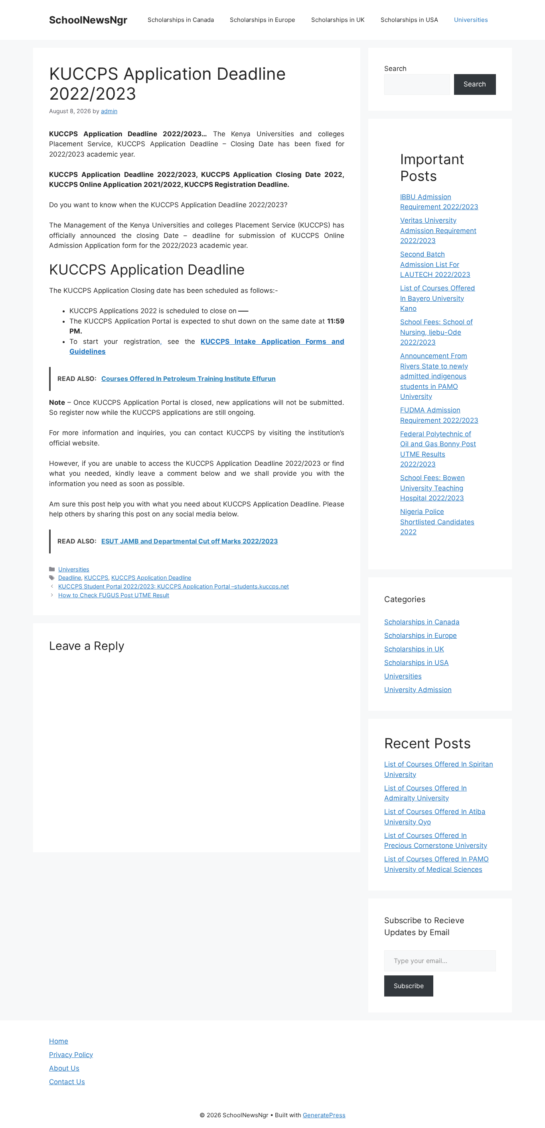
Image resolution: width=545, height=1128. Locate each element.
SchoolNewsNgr (88, 20)
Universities (471, 20)
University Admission (418, 690)
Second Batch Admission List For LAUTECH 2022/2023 (435, 264)
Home (58, 1041)
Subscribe (409, 986)
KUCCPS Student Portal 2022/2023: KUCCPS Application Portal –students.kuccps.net (173, 586)
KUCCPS (96, 577)
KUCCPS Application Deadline (151, 577)
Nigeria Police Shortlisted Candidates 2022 (437, 522)
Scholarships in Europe (262, 20)
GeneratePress (324, 1115)
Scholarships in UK (338, 20)
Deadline (69, 577)
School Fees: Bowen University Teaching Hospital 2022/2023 (432, 488)
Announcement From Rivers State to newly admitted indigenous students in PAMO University (434, 376)
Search (395, 69)
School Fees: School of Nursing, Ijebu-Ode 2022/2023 (436, 332)
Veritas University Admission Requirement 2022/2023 (438, 230)
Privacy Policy (71, 1055)
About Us (64, 1068)
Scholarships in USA (409, 20)
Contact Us (67, 1082)
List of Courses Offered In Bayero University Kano (437, 298)
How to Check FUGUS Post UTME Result (113, 595)
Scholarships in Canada (181, 20)
